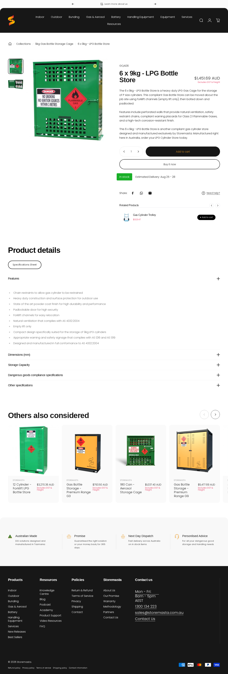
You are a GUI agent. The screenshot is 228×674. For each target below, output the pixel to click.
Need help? (213, 193)
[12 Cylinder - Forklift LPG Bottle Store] (33, 450)
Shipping (77, 606)
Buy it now (170, 164)
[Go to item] (15, 66)
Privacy (76, 601)
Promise (79, 536)
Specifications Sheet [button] (25, 264)
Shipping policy (60, 667)
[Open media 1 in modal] (67, 100)
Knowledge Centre (47, 592)
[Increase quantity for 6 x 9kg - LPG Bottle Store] (139, 151)
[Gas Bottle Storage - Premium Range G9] (194, 450)
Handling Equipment (15, 619)
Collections (23, 44)
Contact (77, 612)
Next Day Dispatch (140, 536)
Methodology (112, 606)
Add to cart (206, 217)
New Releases (17, 631)
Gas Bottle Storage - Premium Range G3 (79, 490)
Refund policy (14, 667)
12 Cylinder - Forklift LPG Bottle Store (22, 488)
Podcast (45, 604)
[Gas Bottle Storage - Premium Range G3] (87, 450)
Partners (108, 612)
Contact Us (110, 617)
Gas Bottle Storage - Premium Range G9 (182, 490)
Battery (12, 612)
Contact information (78, 667)
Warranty (109, 601)
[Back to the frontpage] (10, 44)
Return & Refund (82, 590)
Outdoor (13, 596)
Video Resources (51, 621)
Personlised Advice (195, 536)
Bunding (13, 601)
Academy (46, 610)
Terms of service (43, 667)
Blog (42, 599)
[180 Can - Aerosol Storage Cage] (141, 450)
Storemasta (19, 480)
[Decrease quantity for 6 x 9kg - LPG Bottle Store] (123, 151)
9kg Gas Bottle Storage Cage (54, 44)
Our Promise (111, 596)
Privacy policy (28, 667)
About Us (109, 590)
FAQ (42, 626)
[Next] (155, 4)
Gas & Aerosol (17, 606)
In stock (124, 177)
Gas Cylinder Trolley (144, 215)
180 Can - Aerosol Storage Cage (131, 488)
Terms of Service (82, 596)
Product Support (50, 615)
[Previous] (73, 4)
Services (13, 626)
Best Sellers (15, 637)
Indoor (12, 590)
